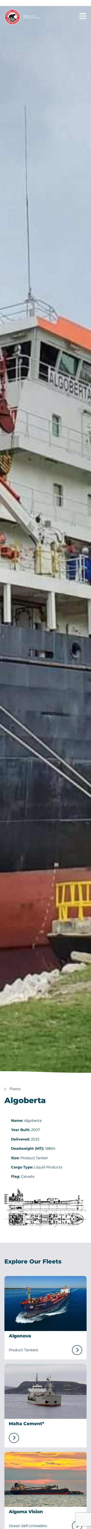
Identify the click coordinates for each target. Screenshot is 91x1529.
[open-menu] (83, 16)
